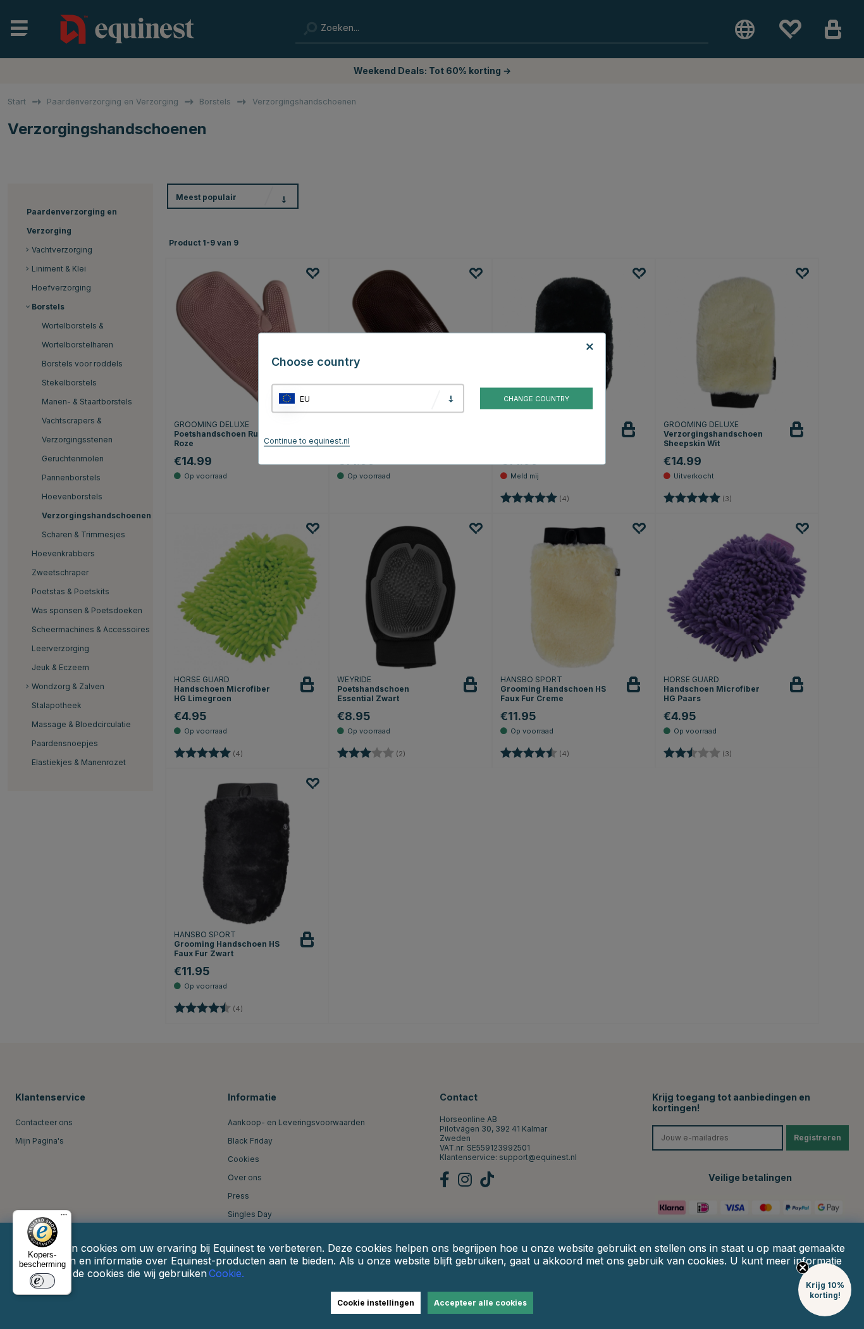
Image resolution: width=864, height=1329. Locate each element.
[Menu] (63, 1217)
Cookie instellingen (375, 1302)
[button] (824, 1289)
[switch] (42, 1280)
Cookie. (226, 1273)
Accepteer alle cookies (480, 1302)
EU (305, 398)
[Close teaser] (802, 1267)
